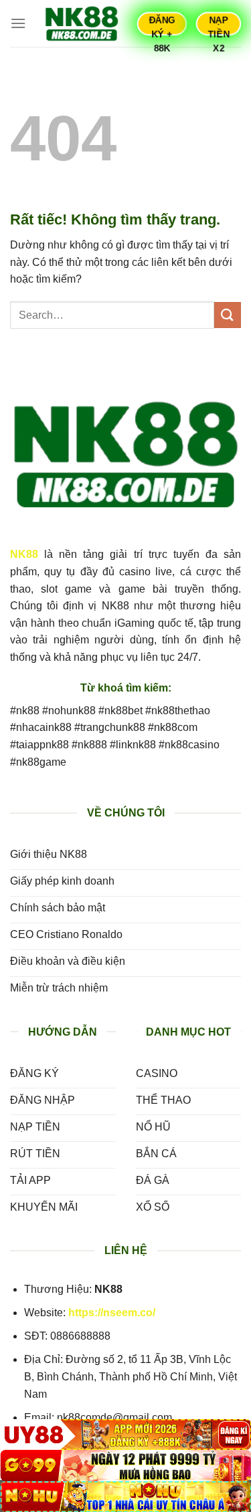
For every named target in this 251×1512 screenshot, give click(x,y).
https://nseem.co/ (111, 1312)
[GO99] (125, 1465)
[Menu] (18, 23)
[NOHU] (125, 1496)
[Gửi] (227, 315)
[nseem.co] (81, 23)
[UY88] (125, 1434)
